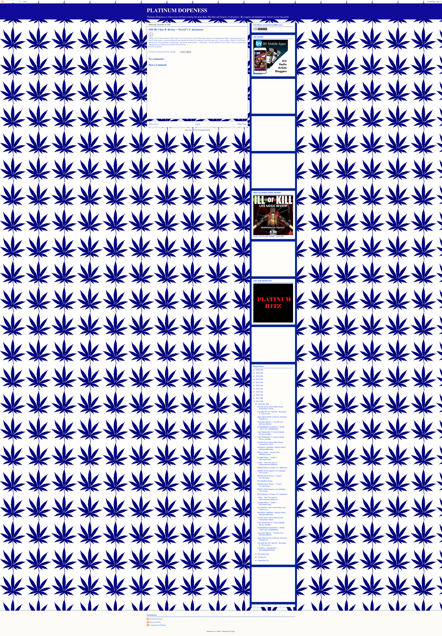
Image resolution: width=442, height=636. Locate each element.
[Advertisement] (273, 96)
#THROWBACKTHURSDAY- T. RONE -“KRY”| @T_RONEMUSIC (271, 428)
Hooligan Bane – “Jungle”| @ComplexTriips (266, 458)
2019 (258, 392)
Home (197, 124)
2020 (258, 389)
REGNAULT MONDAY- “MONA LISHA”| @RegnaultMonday (271, 448)
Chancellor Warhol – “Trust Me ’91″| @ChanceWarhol (270, 423)
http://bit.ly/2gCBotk (155, 47)
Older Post (241, 124)
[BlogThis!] (183, 52)
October (261, 557)
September (262, 560)
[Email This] (181, 52)
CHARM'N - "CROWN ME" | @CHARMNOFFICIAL (267, 549)
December (262, 404)
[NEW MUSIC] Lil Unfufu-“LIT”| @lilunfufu (272, 468)
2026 (258, 370)
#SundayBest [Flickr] (264, 481)
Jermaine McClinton (155, 619)
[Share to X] (186, 52)
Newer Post (153, 124)
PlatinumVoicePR (155, 622)
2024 (258, 376)
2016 (258, 401)
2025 (258, 373)
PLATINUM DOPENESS (177, 10)
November (262, 554)
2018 (258, 395)
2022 (258, 382)
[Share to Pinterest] (190, 52)
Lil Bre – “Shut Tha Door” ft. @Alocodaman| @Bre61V (267, 463)
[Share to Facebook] (188, 52)
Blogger (232, 631)
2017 (258, 398)
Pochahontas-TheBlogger (157, 625)
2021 (258, 385)
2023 (258, 379)
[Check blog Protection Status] (260, 30)
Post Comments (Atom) (202, 130)
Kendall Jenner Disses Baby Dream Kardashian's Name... (270, 408)
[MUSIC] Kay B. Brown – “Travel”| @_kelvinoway (269, 477)
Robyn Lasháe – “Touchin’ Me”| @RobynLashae (268, 453)
